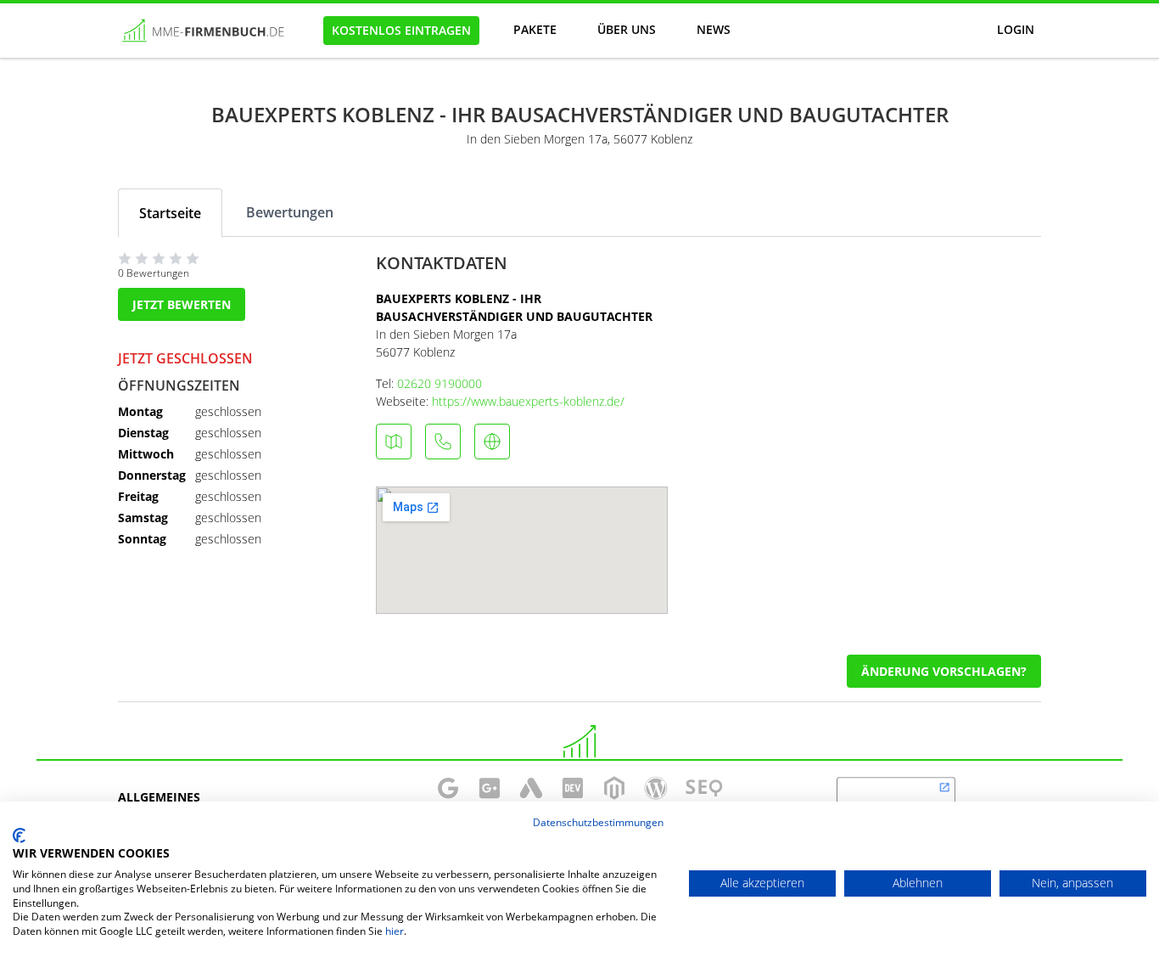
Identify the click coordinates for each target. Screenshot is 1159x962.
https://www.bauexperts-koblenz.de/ (528, 401)
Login (1015, 29)
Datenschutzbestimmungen (598, 822)
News (714, 29)
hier (394, 931)
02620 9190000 (439, 383)
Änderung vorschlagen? (944, 671)
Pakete (535, 29)
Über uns (626, 29)
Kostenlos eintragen (401, 30)
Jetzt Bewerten (181, 304)
